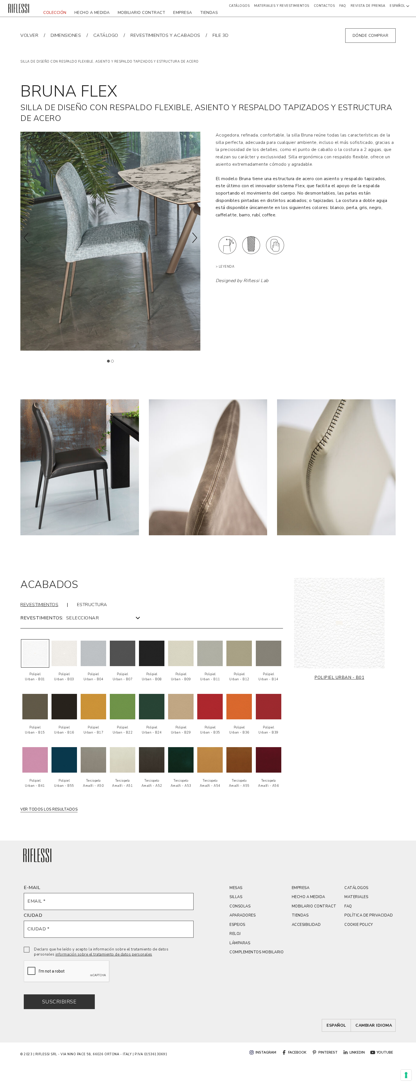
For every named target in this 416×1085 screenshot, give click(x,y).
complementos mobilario (257, 952)
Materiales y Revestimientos (281, 6)
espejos (237, 924)
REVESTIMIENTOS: (41, 618)
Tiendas (209, 12)
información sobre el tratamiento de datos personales (103, 954)
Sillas (236, 896)
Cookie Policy (358, 924)
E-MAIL (32, 887)
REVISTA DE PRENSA (368, 6)
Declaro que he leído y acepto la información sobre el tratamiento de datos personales (101, 952)
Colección (55, 12)
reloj (235, 933)
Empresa (301, 887)
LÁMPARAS (240, 943)
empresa (182, 12)
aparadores (243, 915)
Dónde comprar (371, 35)
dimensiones (66, 35)
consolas (240, 906)
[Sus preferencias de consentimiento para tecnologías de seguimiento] (406, 1075)
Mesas (236, 887)
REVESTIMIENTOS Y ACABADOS (165, 35)
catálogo (105, 35)
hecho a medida (92, 12)
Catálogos (239, 6)
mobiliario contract (142, 12)
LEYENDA (227, 267)
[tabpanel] (79, 467)
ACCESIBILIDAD (306, 924)
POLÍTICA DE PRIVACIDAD (368, 915)
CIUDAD (33, 915)
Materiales (356, 896)
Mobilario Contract (314, 906)
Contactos (324, 6)
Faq (342, 6)
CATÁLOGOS (356, 887)
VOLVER (29, 35)
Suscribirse (59, 1001)
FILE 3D (221, 35)
